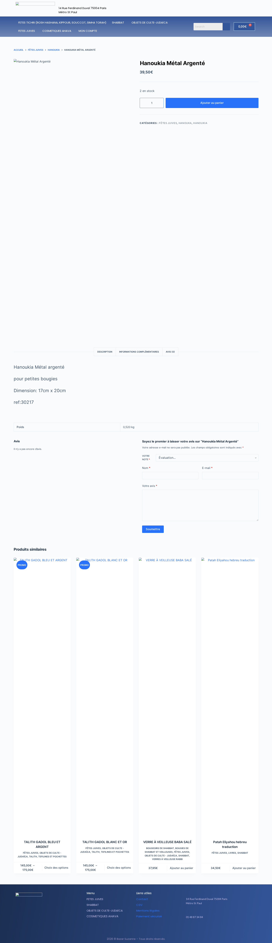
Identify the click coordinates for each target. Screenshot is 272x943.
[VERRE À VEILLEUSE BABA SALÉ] (167, 696)
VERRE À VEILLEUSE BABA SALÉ (167, 842)
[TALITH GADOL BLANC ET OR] (104, 696)
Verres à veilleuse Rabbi (167, 859)
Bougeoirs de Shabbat (160, 848)
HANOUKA (185, 123)
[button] (119, 22)
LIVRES (232, 852)
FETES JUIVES (26, 31)
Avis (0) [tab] (170, 351)
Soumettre (153, 529)
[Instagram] (223, 928)
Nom (146, 468)
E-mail (207, 468)
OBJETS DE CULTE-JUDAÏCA (150, 22)
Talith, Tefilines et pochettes (48, 856)
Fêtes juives (168, 123)
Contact (142, 899)
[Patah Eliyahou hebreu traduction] (229, 696)
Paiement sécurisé (149, 916)
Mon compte (88, 31)
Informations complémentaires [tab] (139, 351)
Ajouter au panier (212, 103)
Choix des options (56, 867)
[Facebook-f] (213, 928)
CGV (139, 905)
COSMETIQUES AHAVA (56, 31)
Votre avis (149, 486)
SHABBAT (118, 22)
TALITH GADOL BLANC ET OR (104, 842)
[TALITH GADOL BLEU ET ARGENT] (42, 696)
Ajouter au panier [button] (181, 868)
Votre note (146, 457)
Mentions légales (147, 910)
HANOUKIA (200, 123)
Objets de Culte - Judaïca (161, 855)
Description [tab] (104, 351)
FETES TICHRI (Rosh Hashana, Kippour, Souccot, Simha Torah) (62, 22)
